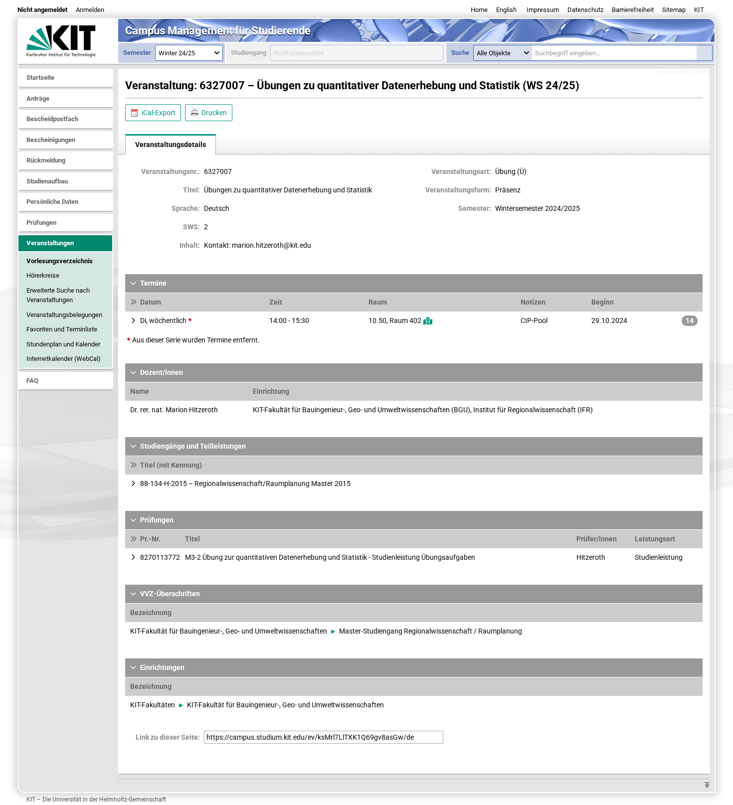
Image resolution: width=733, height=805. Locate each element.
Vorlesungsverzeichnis (59, 261)
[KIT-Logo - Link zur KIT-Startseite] (68, 41)
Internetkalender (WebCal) (63, 358)
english (506, 9)
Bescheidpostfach (52, 119)
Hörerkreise (42, 275)
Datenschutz (585, 9)
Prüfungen (41, 222)
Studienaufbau (47, 181)
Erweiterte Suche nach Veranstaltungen (58, 295)
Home (479, 9)
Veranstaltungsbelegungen (64, 315)
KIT (699, 9)
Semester (137, 52)
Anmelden (90, 9)
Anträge (37, 98)
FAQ (32, 380)
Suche (460, 52)
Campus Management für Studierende (218, 30)
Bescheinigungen (50, 140)
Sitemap (674, 9)
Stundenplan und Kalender (63, 344)
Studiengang (248, 52)
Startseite (40, 77)
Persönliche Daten (52, 201)
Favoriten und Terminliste (61, 329)
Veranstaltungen (50, 243)
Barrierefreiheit (633, 9)
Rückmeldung (45, 160)
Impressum (543, 9)
